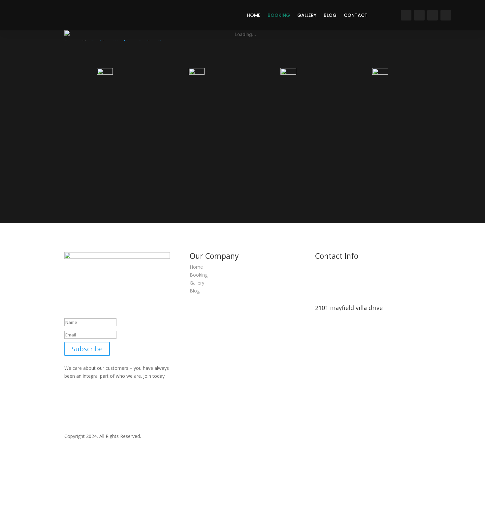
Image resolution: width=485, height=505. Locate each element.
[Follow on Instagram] (406, 15)
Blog (330, 15)
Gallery (306, 15)
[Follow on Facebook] (419, 15)
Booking (279, 15)
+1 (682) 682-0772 (334, 359)
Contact (356, 15)
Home (253, 15)
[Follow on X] (432, 15)
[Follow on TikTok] (445, 15)
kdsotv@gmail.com (335, 409)
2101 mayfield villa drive (349, 308)
